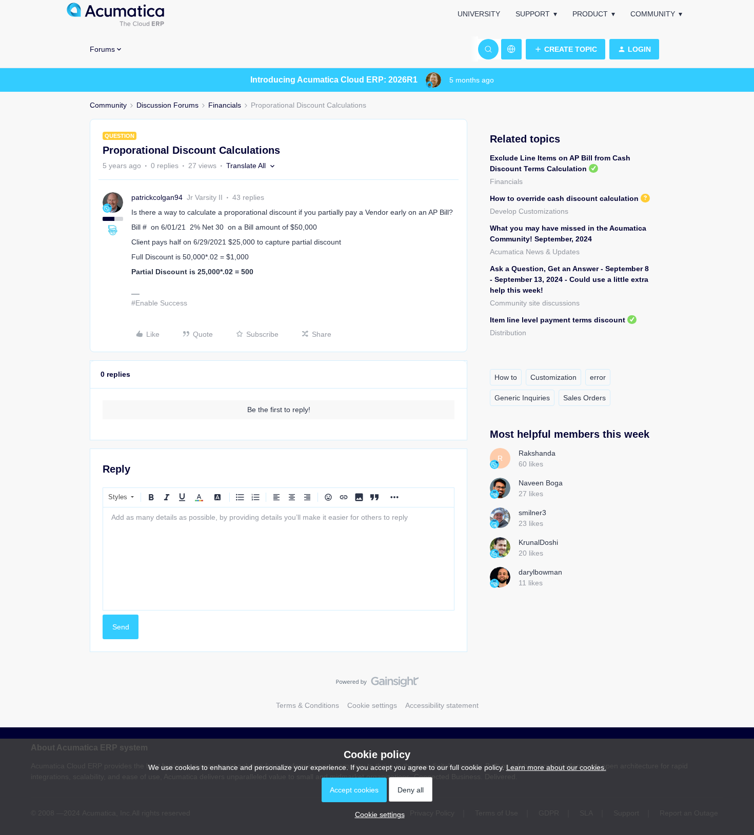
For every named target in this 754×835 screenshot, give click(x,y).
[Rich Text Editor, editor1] (278, 558)
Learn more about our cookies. (556, 767)
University (479, 14)
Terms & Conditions (307, 705)
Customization (553, 377)
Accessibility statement (442, 705)
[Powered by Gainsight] (377, 684)
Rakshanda (537, 453)
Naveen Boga (541, 483)
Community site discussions (535, 303)
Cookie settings (372, 705)
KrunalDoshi (538, 542)
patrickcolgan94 (157, 197)
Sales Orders (584, 398)
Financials (224, 105)
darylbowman (540, 572)
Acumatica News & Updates (535, 252)
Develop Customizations (529, 211)
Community (652, 14)
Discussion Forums (167, 105)
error (598, 377)
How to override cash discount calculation (564, 198)
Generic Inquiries (522, 398)
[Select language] (511, 49)
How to (505, 377)
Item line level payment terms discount (557, 320)
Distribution (508, 333)
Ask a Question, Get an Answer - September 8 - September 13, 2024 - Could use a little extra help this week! (569, 279)
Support (532, 14)
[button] (565, 49)
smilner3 (532, 512)
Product (590, 14)
